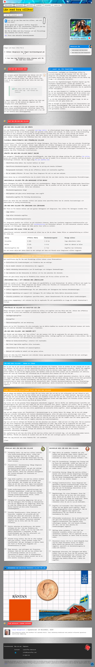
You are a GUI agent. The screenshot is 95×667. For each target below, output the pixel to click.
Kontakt (17, 649)
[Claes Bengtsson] (7, 635)
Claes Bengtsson (18, 629)
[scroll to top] (92, 664)
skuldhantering (39, 224)
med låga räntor (41, 130)
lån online (85, 156)
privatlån (48, 5)
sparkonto (29, 5)
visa (20, 15)
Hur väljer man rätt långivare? (81, 52)
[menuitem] (8, 5)
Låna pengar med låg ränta (79, 50)
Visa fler (20, 47)
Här (6, 35)
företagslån (19, 5)
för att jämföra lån (42, 159)
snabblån (39, 5)
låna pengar (8, 5)
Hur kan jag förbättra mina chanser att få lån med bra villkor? (25, 58)
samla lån (57, 5)
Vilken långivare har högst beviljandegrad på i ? (25, 52)
